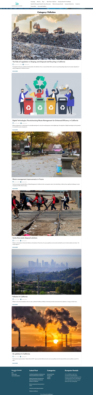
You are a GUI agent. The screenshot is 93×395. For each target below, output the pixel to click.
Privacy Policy (33, 6)
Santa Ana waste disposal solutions (24, 238)
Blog (43, 1)
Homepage (33, 1)
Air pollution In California (21, 354)
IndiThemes (50, 394)
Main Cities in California (51, 1)
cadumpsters (26, 64)
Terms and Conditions (42, 6)
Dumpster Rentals (50, 374)
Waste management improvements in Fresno (28, 179)
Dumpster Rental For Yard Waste (64, 1)
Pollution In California (20, 297)
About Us (38, 1)
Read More (15, 71)
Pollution (48, 378)
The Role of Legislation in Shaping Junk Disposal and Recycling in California (38, 62)
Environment (49, 375)
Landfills (48, 377)
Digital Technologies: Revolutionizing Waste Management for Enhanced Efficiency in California (45, 120)
